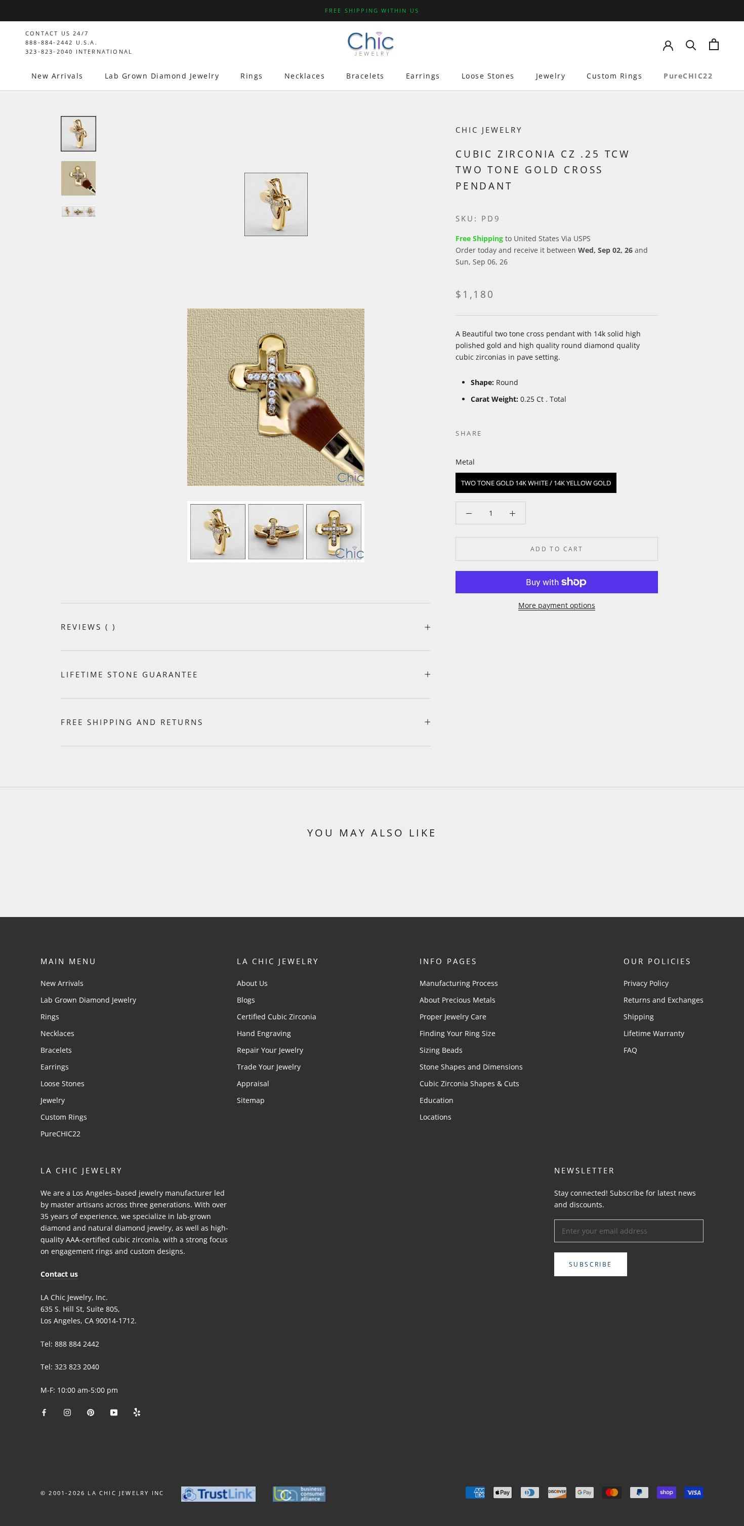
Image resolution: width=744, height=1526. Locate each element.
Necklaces (304, 76)
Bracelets (365, 76)
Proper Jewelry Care (453, 1016)
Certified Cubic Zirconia (276, 1016)
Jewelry (551, 76)
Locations (435, 1117)
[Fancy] (137, 1412)
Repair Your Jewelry (270, 1050)
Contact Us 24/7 (57, 33)
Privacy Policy (646, 983)
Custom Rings (614, 76)
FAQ (630, 1050)
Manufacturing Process (459, 983)
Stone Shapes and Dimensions (471, 1067)
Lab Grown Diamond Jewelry (162, 76)
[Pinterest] (518, 431)
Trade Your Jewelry (269, 1067)
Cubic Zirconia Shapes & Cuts (469, 1083)
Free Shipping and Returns (132, 722)
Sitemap (251, 1100)
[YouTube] (113, 1412)
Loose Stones (488, 76)
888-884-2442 (49, 42)
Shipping (639, 1016)
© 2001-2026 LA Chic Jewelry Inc (102, 1493)
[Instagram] (67, 1412)
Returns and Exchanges (664, 1000)
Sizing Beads (441, 1050)
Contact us (59, 1274)
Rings (251, 76)
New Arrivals (57, 76)
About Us (252, 983)
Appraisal (253, 1083)
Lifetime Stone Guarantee (129, 674)
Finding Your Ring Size (457, 1033)
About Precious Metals (457, 1000)
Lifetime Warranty (654, 1033)
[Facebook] (492, 431)
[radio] (536, 483)
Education (436, 1100)
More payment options (556, 605)
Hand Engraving (264, 1033)
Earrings (423, 76)
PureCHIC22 (688, 76)
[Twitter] (505, 431)
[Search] (691, 44)
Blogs (246, 1000)
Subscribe (590, 1264)
